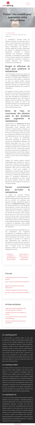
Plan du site (17, 424)
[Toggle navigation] (28, 3)
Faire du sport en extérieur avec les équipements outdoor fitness (23, 256)
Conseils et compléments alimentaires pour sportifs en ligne (11, 256)
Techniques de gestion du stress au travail (16, 290)
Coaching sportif (11, 32)
